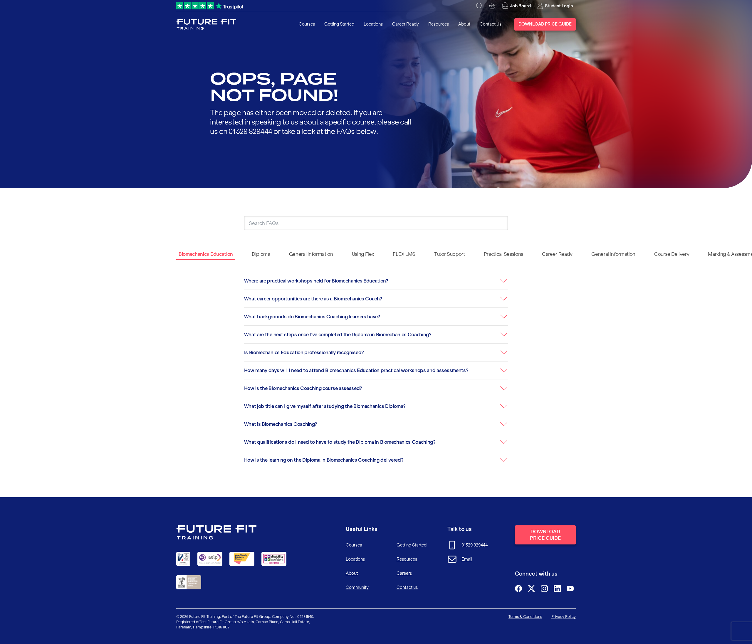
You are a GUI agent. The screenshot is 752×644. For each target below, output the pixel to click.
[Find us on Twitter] (531, 588)
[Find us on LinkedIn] (557, 588)
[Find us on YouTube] (570, 588)
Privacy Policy (563, 616)
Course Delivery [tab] (671, 254)
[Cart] (492, 6)
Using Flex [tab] (363, 254)
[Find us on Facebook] (518, 588)
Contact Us (490, 24)
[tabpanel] (376, 373)
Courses (307, 24)
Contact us (407, 587)
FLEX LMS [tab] (404, 254)
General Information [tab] (311, 254)
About (464, 24)
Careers (404, 573)
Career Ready (405, 24)
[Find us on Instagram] (544, 588)
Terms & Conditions (525, 616)
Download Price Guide (545, 24)
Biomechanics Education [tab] (206, 254)
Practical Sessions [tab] (503, 254)
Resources (438, 24)
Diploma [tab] (261, 254)
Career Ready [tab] (557, 254)
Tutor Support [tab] (449, 254)
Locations (373, 24)
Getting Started (339, 24)
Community (357, 587)
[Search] (479, 6)
